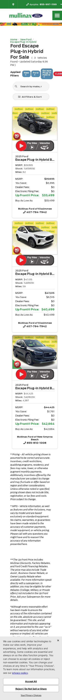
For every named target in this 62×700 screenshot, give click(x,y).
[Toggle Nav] (57, 15)
